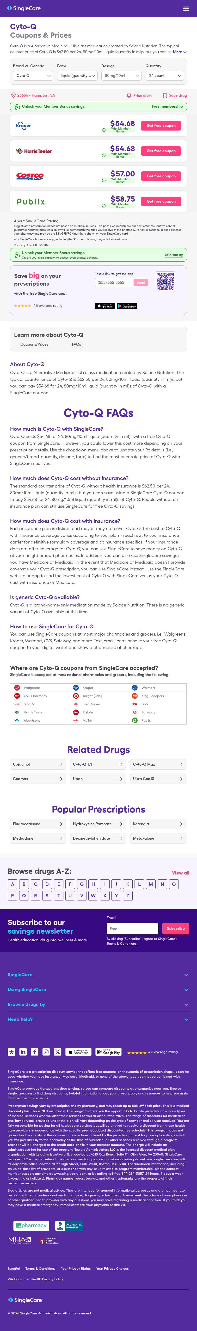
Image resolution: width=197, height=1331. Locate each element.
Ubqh (78, 778)
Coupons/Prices (34, 344)
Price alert (142, 95)
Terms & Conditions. (122, 943)
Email (111, 918)
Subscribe (176, 928)
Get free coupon (161, 125)
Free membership (167, 106)
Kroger (88, 688)
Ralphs (88, 712)
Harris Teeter (34, 712)
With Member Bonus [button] (120, 130)
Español (14, 1268)
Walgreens (32, 688)
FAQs (76, 344)
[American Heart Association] (51, 1240)
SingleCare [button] (20, 974)
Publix (146, 720)
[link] (174, 95)
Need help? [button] (20, 1019)
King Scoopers (153, 696)
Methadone (23, 838)
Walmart (148, 688)
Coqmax (20, 778)
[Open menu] (186, 9)
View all (180, 873)
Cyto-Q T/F (83, 764)
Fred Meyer (91, 704)
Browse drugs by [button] (26, 1004)
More (177, 52)
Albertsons (32, 720)
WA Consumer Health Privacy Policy (35, 1279)
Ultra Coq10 (143, 778)
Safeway (148, 712)
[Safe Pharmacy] (31, 1226)
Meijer (87, 720)
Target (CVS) (92, 696)
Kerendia (141, 824)
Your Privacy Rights (76, 1268)
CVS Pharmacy (35, 696)
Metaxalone (143, 838)
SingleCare (28, 1313)
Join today (174, 254)
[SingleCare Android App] (108, 1052)
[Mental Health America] (20, 1240)
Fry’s (145, 704)
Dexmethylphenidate (91, 838)
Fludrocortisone (26, 824)
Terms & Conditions (40, 1268)
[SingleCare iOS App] (78, 1052)
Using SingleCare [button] (27, 989)
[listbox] (33, 72)
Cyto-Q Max (144, 764)
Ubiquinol (21, 764)
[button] (33, 95)
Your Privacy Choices (112, 1268)
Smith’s (29, 704)
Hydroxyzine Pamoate (92, 824)
